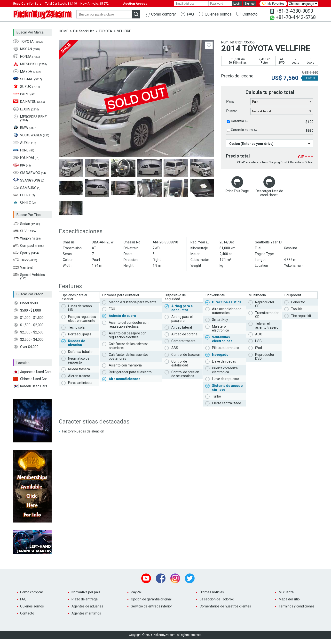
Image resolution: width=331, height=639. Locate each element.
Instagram (175, 578)
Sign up (249, 3)
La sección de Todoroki (217, 599)
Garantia (237, 121)
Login (237, 3)
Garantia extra (242, 130)
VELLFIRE (124, 31)
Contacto (250, 14)
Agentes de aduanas (87, 606)
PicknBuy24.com (42, 14)
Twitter (190, 578)
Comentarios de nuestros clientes (225, 606)
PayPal (136, 592)
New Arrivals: (94, 3)
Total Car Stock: (61, 3)
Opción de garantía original (151, 599)
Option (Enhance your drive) (251, 144)
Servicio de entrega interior (151, 606)
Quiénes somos (32, 606)
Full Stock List (83, 31)
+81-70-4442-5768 (296, 17)
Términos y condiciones (297, 606)
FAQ (190, 14)
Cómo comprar (31, 592)
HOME (63, 31)
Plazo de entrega (84, 599)
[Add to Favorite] (209, 45)
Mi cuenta (286, 592)
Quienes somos (218, 14)
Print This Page (237, 191)
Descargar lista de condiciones (269, 193)
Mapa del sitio (289, 599)
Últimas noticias (212, 592)
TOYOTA (105, 31)
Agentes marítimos (86, 613)
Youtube (146, 578)
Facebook (161, 578)
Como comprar (163, 14)
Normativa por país (85, 592)
